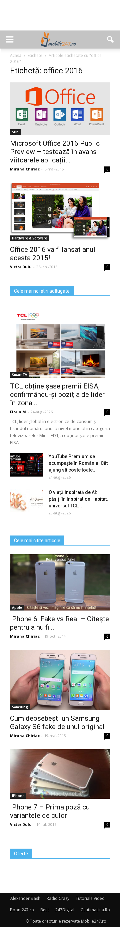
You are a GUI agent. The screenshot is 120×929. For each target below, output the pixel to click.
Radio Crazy (58, 898)
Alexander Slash (25, 898)
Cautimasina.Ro (95, 910)
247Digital (64, 910)
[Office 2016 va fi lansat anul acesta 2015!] (60, 212)
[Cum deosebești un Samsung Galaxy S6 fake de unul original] (60, 680)
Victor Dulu (21, 266)
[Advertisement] (60, 18)
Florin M (18, 411)
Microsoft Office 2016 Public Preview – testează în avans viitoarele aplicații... (55, 151)
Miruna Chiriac (25, 168)
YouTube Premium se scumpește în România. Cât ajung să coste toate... (78, 463)
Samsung (20, 707)
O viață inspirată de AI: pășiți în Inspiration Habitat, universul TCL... (78, 499)
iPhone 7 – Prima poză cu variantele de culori (50, 811)
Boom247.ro (22, 910)
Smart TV (19, 374)
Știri (15, 132)
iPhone (18, 795)
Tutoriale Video (90, 898)
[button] (110, 39)
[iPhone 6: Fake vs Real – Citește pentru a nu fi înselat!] (60, 582)
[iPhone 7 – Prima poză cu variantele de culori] (60, 774)
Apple (17, 607)
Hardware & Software (29, 238)
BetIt (44, 910)
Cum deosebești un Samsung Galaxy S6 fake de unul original (57, 722)
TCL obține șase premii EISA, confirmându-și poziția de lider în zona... (57, 394)
